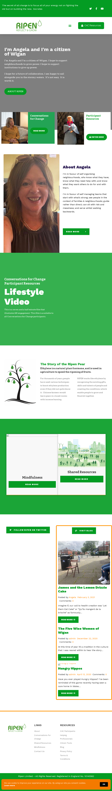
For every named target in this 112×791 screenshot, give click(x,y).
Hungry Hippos (70, 668)
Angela (72, 597)
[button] (70, 25)
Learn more (9, 785)
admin (72, 638)
